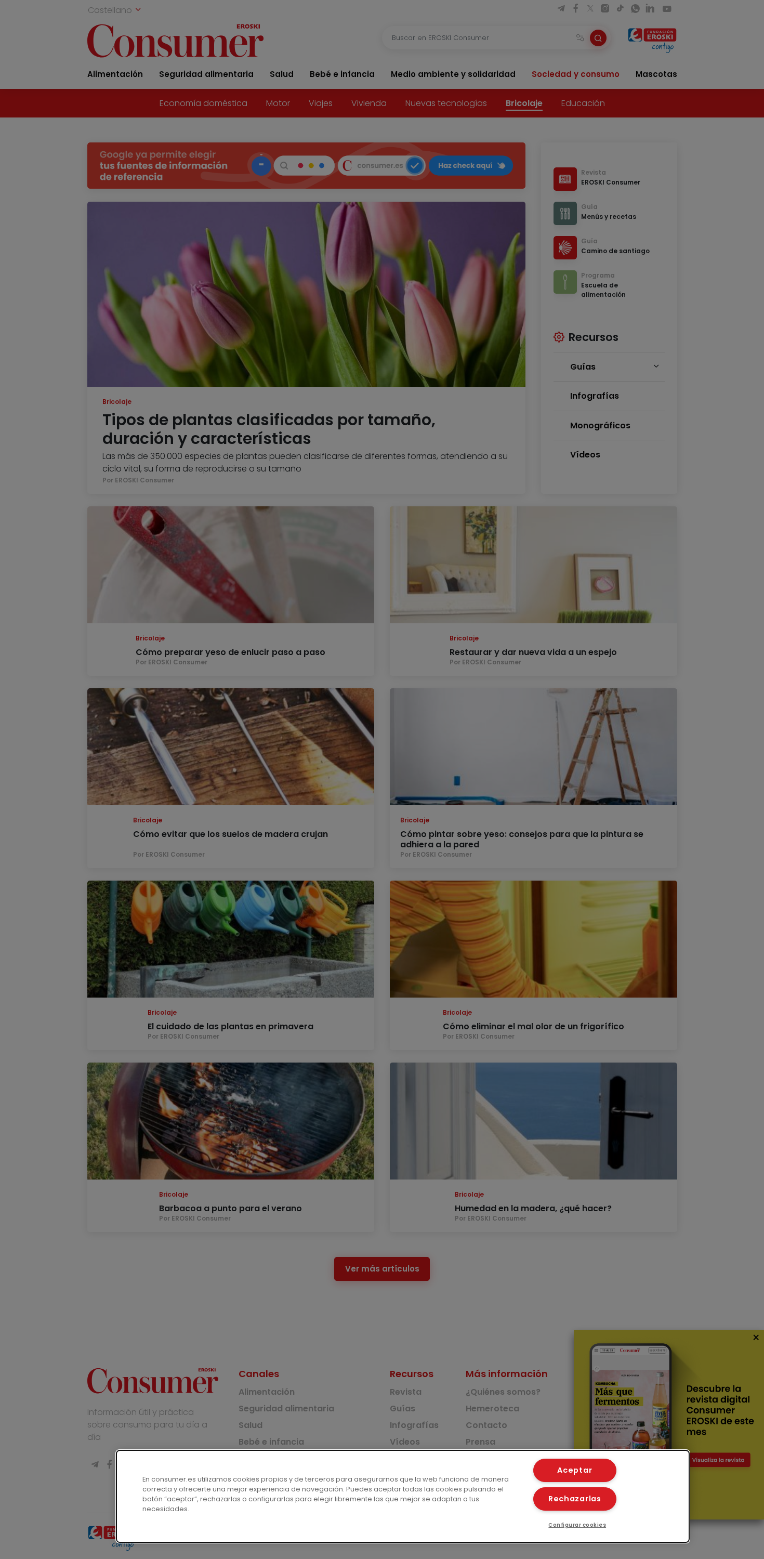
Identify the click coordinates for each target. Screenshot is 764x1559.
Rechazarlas (574, 1499)
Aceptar (574, 1470)
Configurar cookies (577, 1525)
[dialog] (403, 1496)
